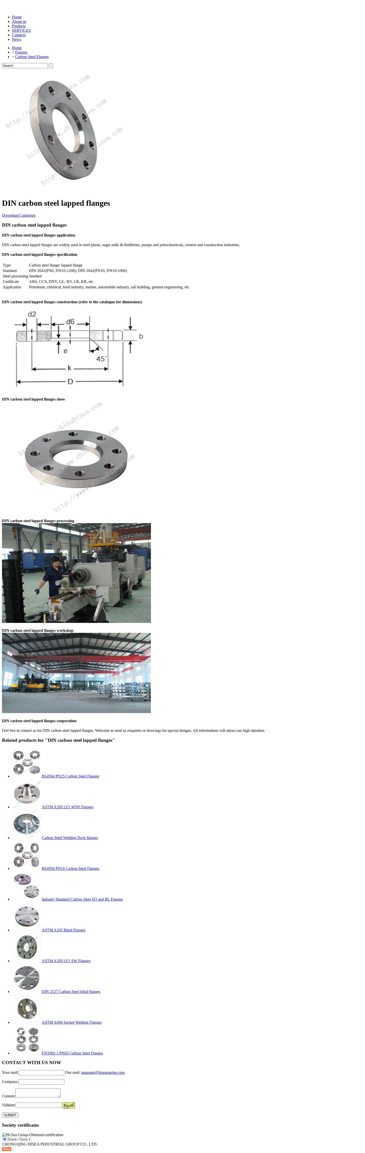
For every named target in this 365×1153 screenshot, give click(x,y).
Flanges (21, 52)
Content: (8, 1096)
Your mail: (10, 1072)
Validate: (9, 1105)
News (16, 39)
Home (17, 17)
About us (19, 21)
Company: (10, 1082)
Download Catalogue (19, 215)
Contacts (19, 35)
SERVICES (21, 30)
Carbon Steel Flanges (32, 57)
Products (19, 26)
